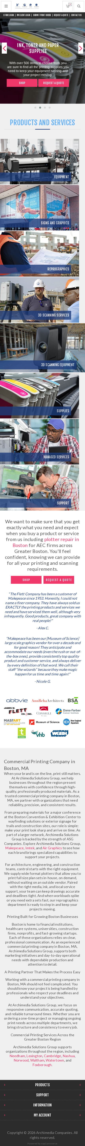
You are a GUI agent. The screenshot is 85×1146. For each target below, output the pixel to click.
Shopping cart (70, 4)
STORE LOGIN (8, 15)
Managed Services (56, 457)
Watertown (55, 1060)
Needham (17, 1056)
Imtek (30, 848)
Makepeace (14, 848)
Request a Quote (53, 83)
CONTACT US (76, 15)
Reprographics (58, 269)
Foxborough (42, 1065)
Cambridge (52, 1056)
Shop (22, 83)
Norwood (21, 1060)
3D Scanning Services (53, 315)
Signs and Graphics (55, 223)
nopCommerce (49, 1143)
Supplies (63, 411)
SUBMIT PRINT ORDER (42, 15)
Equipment (61, 177)
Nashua (69, 1056)
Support (63, 503)
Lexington (34, 1056)
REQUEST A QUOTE (61, 15)
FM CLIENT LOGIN (23, 15)
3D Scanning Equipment (58, 365)
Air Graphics (52, 848)
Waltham (37, 1060)
